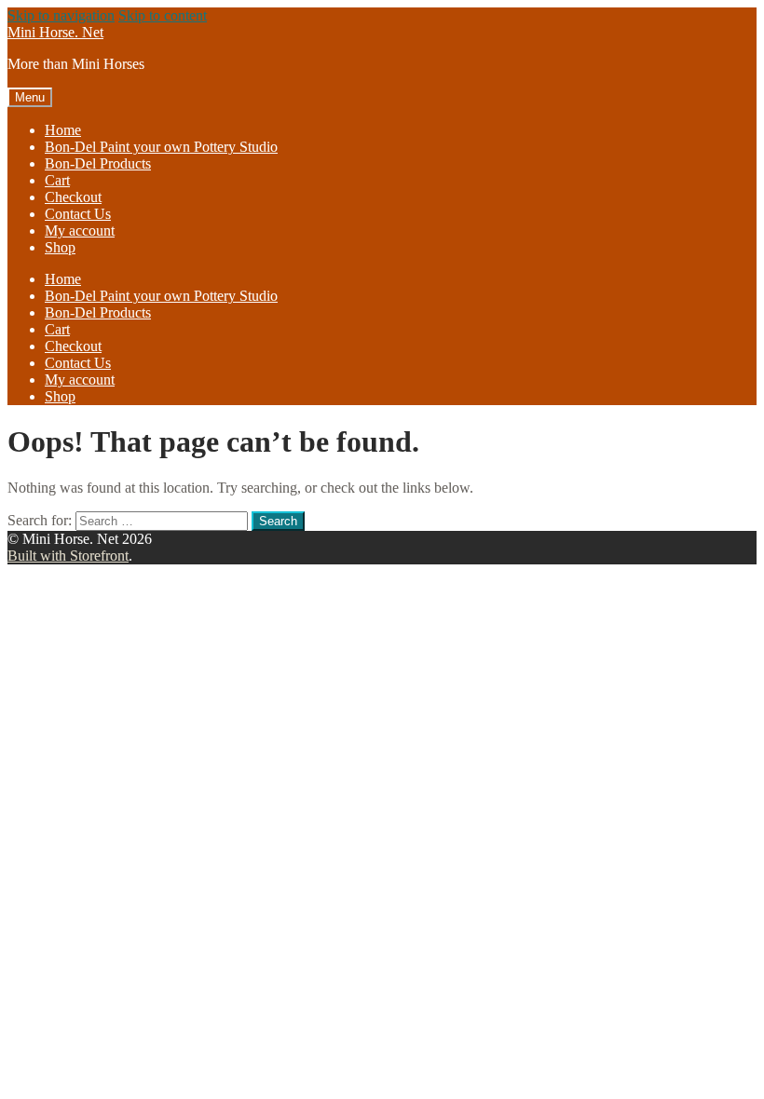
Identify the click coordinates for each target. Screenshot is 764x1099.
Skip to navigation (61, 15)
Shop (60, 247)
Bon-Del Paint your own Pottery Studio (161, 147)
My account (80, 230)
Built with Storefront (68, 555)
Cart (57, 180)
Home (63, 130)
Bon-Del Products (98, 163)
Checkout (73, 197)
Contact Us (78, 214)
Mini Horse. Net (55, 32)
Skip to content (162, 15)
